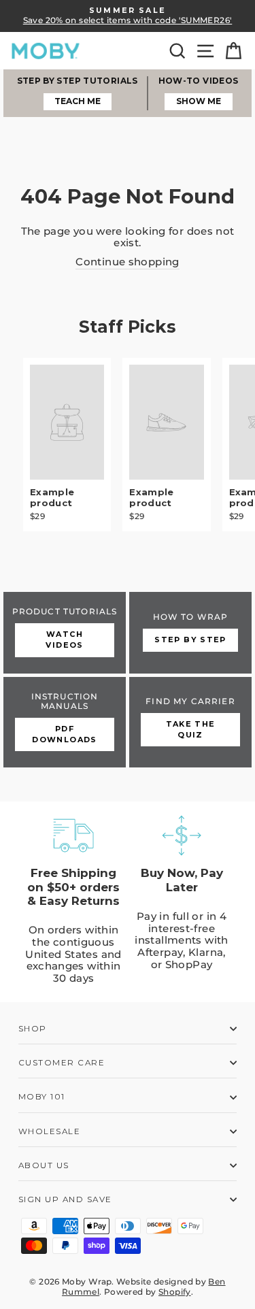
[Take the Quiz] (190, 722)
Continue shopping (127, 262)
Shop (32, 1028)
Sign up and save (65, 1199)
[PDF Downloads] (64, 722)
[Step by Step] (190, 632)
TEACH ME (77, 101)
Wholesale (49, 1131)
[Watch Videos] (64, 632)
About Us (43, 1165)
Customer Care (61, 1062)
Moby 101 (41, 1096)
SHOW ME (198, 101)
